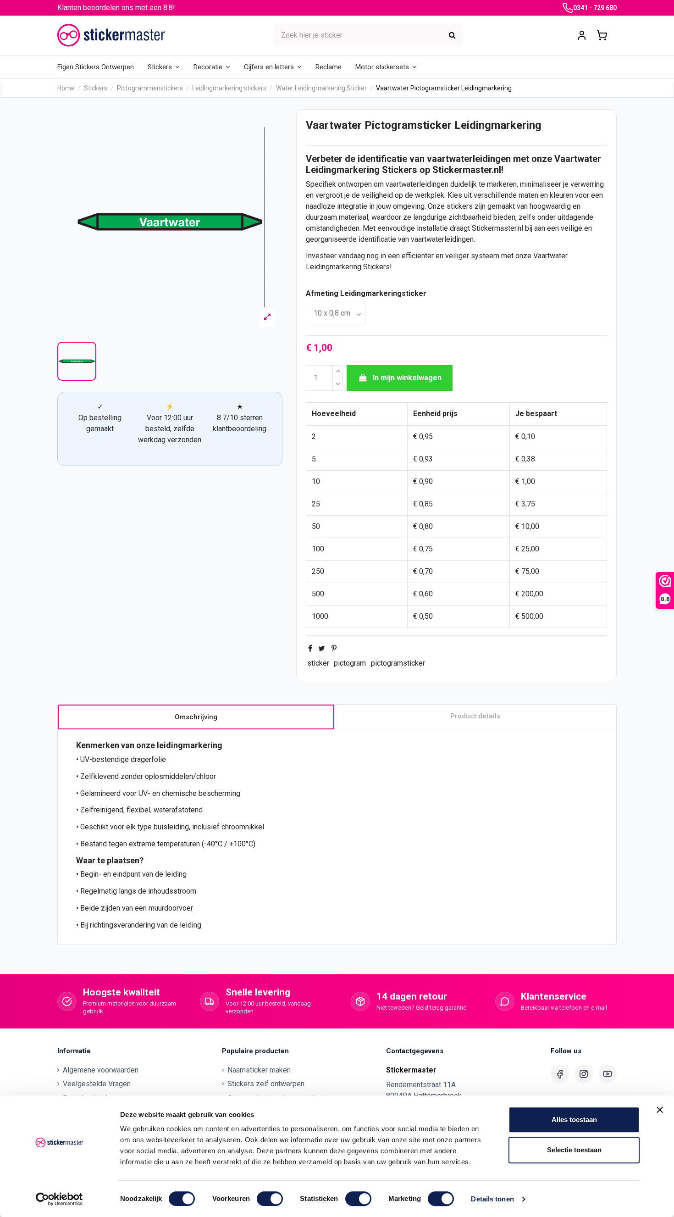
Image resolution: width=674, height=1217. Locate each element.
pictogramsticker (398, 663)
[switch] (270, 1198)
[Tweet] (321, 648)
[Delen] (310, 648)
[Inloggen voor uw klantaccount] (582, 36)
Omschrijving (196, 717)
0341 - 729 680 (595, 7)
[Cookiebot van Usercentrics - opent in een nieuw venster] (59, 1199)
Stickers (399, 169)
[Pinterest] (334, 648)
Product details (475, 716)
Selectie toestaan (574, 1150)
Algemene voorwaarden (100, 1070)
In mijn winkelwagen (407, 377)
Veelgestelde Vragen (97, 1083)
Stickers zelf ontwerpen (265, 1083)
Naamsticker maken (259, 1070)
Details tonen (492, 1199)
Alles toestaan (574, 1119)
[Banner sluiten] (660, 1109)
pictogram (350, 663)
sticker (318, 663)
